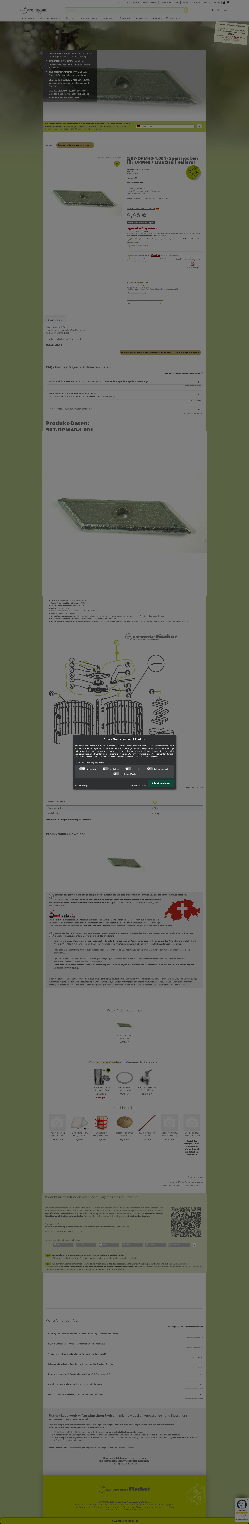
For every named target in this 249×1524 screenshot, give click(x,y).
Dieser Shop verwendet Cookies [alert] (124, 739)
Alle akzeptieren (161, 783)
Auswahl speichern (138, 785)
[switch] (82, 768)
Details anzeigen (82, 785)
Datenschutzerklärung (84, 762)
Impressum (100, 762)
